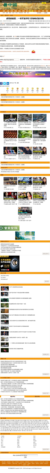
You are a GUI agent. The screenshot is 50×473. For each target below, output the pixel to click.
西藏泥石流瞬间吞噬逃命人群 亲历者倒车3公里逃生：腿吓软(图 (39, 124)
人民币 (37, 424)
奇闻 (43, 11)
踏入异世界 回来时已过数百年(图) (8, 248)
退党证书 (46, 463)
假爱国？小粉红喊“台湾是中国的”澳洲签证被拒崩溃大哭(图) (13, 410)
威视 (3, 23)
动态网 (24, 464)
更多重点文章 (46, 354)
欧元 (40, 424)
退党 (34, 421)
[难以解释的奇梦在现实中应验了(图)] (5, 303)
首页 (4, 11)
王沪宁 (9, 143)
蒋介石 (36, 429)
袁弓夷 (13, 421)
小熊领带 (10, 158)
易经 (8, 430)
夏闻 (34, 439)
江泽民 (21, 220)
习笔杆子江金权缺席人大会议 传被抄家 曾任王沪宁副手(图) (10, 141)
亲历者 (44, 127)
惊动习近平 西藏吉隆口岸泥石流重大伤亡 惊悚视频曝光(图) (24, 124)
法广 (4, 56)
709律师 (47, 426)
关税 (7, 423)
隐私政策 (27, 461)
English (31, 461)
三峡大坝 (45, 420)
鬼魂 (24, 220)
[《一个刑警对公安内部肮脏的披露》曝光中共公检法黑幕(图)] (5, 343)
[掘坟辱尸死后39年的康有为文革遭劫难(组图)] (5, 326)
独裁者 (6, 204)
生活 (39, 11)
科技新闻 (21, 12)
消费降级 (24, 189)
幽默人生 (11, 430)
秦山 (2, 443)
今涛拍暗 (19, 436)
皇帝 (3, 430)
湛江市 (26, 158)
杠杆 (28, 424)
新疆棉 (1, 421)
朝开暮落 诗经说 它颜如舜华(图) (16, 348)
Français (36, 461)
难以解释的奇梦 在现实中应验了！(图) (17, 303)
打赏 (36, 21)
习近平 (6, 143)
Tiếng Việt (42, 461)
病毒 (18, 420)
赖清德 (1, 423)
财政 (3, 426)
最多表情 (37, 396)
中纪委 (23, 158)
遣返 (7, 429)
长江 (7, 421)
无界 (28, 464)
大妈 (22, 426)
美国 (16, 11)
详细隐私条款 (29, 3)
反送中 (36, 423)
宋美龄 (40, 429)
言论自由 (37, 427)
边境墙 (9, 423)
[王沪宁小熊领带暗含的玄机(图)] (5, 287)
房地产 (46, 424)
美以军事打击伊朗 (5, 275)
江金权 (12, 143)
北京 (39, 143)
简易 (34, 436)
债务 (26, 424)
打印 (41, 21)
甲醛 (24, 142)
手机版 (30, 21)
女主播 (40, 427)
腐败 (44, 423)
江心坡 (27, 427)
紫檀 (41, 143)
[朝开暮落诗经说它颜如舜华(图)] (5, 348)
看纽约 (33, 463)
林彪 (45, 429)
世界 (31, 11)
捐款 (13, 461)
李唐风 (34, 440)
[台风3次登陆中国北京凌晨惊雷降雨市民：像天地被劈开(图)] (5, 320)
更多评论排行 (46, 414)
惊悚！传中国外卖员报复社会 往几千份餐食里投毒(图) (12, 382)
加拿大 (19, 424)
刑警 (10, 127)
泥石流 (21, 127)
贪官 (38, 423)
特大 (44, 21)
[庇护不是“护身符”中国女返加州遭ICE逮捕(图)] (5, 292)
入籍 (13, 429)
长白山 (20, 427)
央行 (24, 424)
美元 (30, 424)
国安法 (4, 421)
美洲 (4, 12)
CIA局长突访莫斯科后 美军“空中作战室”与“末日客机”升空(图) (22, 331)
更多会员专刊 (46, 253)
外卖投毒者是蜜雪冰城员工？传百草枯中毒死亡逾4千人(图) (13, 363)
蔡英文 (14, 426)
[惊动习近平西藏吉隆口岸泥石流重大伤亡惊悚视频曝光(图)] (5, 315)
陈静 (18, 440)
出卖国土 (36, 420)
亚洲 (13, 12)
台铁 (43, 420)
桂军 (29, 429)
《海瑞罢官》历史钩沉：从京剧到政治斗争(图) (11, 250)
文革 (29, 430)
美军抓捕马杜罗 (4, 279)
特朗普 (13, 420)
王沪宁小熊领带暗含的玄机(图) (16, 287)
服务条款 (22, 461)
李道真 (18, 437)
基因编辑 (38, 426)
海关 (5, 429)
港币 (44, 424)
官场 (12, 11)
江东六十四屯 (11, 427)
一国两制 (7, 424)
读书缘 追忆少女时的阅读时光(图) (8, 252)
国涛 (21, 158)
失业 (21, 189)
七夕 (21, 204)
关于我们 (17, 461)
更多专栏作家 (46, 449)
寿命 (27, 430)
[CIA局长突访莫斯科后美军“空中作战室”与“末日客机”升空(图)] (5, 331)
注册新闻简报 (5, 452)
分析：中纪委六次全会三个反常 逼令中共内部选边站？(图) (13, 388)
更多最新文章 (46, 374)
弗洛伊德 (37, 421)
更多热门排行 (46, 393)
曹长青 (18, 447)
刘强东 (19, 426)
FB (15, 424)
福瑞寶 (41, 463)
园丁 (2, 442)
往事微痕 (25, 421)
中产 (7, 426)
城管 (8, 189)
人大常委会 (16, 143)
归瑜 (34, 437)
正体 (33, 21)
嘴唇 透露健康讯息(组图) (6, 367)
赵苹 (34, 442)
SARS (29, 427)
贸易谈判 (17, 423)
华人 (45, 427)
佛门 (17, 204)
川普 (11, 420)
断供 (40, 204)
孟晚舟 (4, 423)
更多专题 (47, 281)
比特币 (32, 424)
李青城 (34, 443)
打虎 (48, 423)
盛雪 (18, 442)
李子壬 (34, 445)
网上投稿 (3, 461)
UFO (40, 421)
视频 (47, 11)
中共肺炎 (2, 420)
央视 (43, 427)
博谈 (23, 11)
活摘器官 (40, 420)
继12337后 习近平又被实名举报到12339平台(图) (11, 413)
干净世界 (9, 463)
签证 (9, 429)
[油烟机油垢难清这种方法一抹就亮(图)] (5, 337)
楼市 (1, 426)
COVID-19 (22, 420)
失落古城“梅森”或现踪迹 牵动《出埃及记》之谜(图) (13, 96)
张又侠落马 (3, 277)
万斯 (12, 423)
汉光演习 (21, 421)
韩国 (29, 142)
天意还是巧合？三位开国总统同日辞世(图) (10, 245)
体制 (8, 127)
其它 (28, 12)
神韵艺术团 (14, 463)
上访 (1, 427)
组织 (13, 189)
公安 (12, 127)
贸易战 (25, 420)
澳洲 (10, 12)
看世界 (7, 15)
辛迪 (34, 447)
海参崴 (9, 426)
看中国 (11, 6)
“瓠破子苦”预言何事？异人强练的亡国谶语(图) (11, 371)
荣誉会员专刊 (5, 241)
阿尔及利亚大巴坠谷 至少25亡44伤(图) (10, 171)
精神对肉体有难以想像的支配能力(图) (9, 366)
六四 (33, 420)
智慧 (14, 430)
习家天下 (13, 204)
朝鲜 (17, 424)
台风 (37, 143)
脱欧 (22, 424)
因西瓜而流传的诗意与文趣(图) (7, 244)
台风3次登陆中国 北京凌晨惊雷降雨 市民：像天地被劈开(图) (39, 141)
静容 (18, 443)
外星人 (25, 430)
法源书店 (20, 463)
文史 (35, 11)
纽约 (27, 11)
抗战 (31, 429)
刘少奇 (47, 429)
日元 (42, 424)
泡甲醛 (26, 142)
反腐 (46, 423)
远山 (18, 439)
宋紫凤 (2, 436)
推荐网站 (4, 463)
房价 (24, 426)
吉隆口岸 (29, 127)
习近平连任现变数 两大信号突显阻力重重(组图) (11, 247)
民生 (18, 429)
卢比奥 (16, 420)
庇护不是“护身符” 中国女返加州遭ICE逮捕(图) (19, 292)
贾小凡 (2, 437)
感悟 (16, 430)
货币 (35, 424)
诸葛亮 (5, 430)
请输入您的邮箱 (16, 455)
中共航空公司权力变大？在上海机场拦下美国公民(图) (12, 391)
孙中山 (34, 429)
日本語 (46, 461)
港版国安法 (17, 421)
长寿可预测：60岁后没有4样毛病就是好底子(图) (11, 386)
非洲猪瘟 (29, 426)
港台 (19, 11)
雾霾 (36, 426)
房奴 (37, 204)
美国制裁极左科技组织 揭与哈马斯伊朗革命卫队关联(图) (21, 309)
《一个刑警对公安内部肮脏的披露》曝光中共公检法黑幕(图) (10, 124)
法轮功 (3, 427)
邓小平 (42, 429)
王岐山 (47, 421)
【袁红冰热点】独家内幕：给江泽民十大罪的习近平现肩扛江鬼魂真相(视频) (17, 383)
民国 (27, 429)
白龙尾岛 (23, 427)
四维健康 (3, 447)
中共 (6, 127)
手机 (18, 430)
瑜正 (2, 445)
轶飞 (2, 439)
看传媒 (37, 463)
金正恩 (44, 421)
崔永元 (26, 423)
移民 (47, 427)
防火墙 (42, 426)
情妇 (40, 423)
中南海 (29, 423)
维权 (44, 426)
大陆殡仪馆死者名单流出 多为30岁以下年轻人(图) (11, 385)
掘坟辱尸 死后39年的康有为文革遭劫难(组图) (19, 326)
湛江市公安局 (30, 158)
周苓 (2, 440)
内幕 (31, 423)
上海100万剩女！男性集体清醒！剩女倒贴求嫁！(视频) (12, 407)
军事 (25, 12)
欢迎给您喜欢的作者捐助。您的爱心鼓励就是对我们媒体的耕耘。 (15, 51)
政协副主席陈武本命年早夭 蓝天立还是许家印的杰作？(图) (13, 361)
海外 (20, 429)
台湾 (12, 426)
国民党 (32, 421)
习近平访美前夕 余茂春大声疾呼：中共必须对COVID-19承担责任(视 (15, 402)
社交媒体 (12, 424)
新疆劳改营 (33, 427)
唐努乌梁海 (16, 427)
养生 (31, 430)
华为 (42, 423)
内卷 (39, 158)
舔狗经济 (28, 204)
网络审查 (7, 427)
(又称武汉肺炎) (7, 420)
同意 (44, 3)
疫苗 (9, 421)
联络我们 (9, 461)
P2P (34, 426)
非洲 (16, 12)
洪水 (11, 421)
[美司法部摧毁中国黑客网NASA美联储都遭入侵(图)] (5, 298)
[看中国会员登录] (10, 228)
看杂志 (25, 463)
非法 (11, 189)
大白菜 (21, 142)
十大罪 (26, 220)
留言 (39, 21)
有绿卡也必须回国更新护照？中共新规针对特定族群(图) (13, 408)
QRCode (12, 82)
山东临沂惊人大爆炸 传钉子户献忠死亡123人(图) (11, 403)
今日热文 (3, 111)
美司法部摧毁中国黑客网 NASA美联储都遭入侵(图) (20, 298)
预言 (20, 430)
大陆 (8, 11)
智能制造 (36, 158)
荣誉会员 (43, 65)
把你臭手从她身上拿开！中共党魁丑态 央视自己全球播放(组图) (14, 380)
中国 (15, 36)
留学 (3, 429)
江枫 (18, 445)
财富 (5, 426)
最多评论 (12, 396)
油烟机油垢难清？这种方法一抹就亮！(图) (18, 337)
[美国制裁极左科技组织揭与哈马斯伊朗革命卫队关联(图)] (5, 309)
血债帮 (9, 204)
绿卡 (15, 429)
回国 (11, 429)
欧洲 (7, 12)
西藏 (26, 127)
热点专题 (3, 273)
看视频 (29, 463)
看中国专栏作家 (5, 433)
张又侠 (31, 420)
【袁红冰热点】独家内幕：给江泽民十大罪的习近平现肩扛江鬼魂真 (24, 217)
